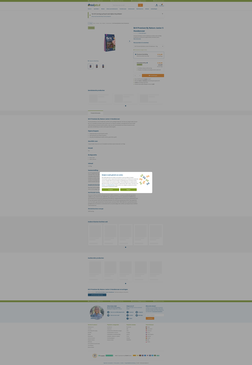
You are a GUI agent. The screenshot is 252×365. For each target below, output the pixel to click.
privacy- (103, 185)
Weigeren (128, 189)
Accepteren (110, 189)
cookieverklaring (110, 185)
